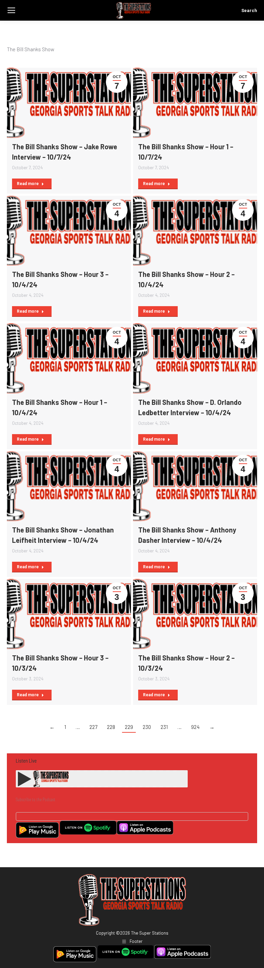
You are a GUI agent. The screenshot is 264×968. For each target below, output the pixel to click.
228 (111, 727)
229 (129, 727)
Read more (28, 183)
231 (164, 727)
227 (93, 727)
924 (195, 727)
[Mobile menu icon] (11, 10)
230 (147, 727)
